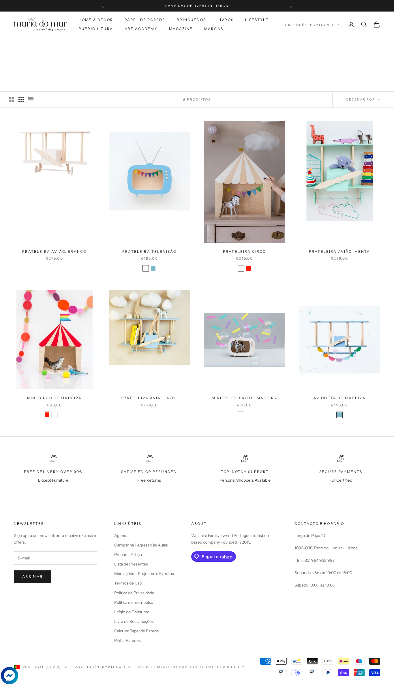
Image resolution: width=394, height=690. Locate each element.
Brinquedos (191, 20)
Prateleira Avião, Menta (339, 251)
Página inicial (28, 45)
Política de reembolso (133, 602)
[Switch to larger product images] (11, 100)
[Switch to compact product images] (30, 100)
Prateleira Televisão (149, 251)
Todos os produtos (69, 45)
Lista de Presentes (131, 564)
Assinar (32, 576)
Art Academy (141, 29)
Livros (225, 20)
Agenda (121, 535)
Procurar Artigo (128, 554)
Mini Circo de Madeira (54, 398)
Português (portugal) (307, 25)
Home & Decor (96, 20)
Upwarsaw (106, 45)
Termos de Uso (128, 583)
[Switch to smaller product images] (21, 100)
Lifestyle (257, 20)
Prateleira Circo (244, 251)
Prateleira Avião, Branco (54, 251)
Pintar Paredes (127, 640)
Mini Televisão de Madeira (244, 398)
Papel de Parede (145, 20)
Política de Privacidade (134, 592)
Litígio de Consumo (131, 611)
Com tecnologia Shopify (217, 667)
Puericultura (96, 29)
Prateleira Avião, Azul (149, 398)
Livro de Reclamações (134, 621)
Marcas (213, 29)
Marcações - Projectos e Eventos (144, 573)
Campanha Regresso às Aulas (141, 545)
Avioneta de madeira (340, 398)
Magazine (181, 29)
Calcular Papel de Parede (136, 631)
